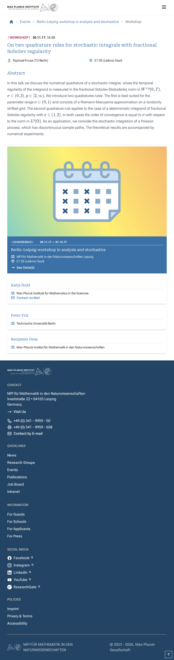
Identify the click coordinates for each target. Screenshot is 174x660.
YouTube (21, 580)
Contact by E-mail (28, 433)
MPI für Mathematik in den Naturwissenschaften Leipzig (55, 256)
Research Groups (21, 462)
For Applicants (18, 529)
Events (12, 470)
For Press (14, 536)
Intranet (13, 491)
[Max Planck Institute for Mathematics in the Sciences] (11, 22)
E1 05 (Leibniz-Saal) (30, 261)
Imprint (13, 609)
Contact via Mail (28, 298)
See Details (25, 267)
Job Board (15, 484)
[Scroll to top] (168, 654)
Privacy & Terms (19, 616)
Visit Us (20, 411)
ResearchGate (25, 587)
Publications (17, 477)
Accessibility (17, 623)
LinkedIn (21, 572)
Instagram (22, 565)
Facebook (22, 558)
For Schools (16, 521)
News (11, 455)
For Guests (16, 514)
